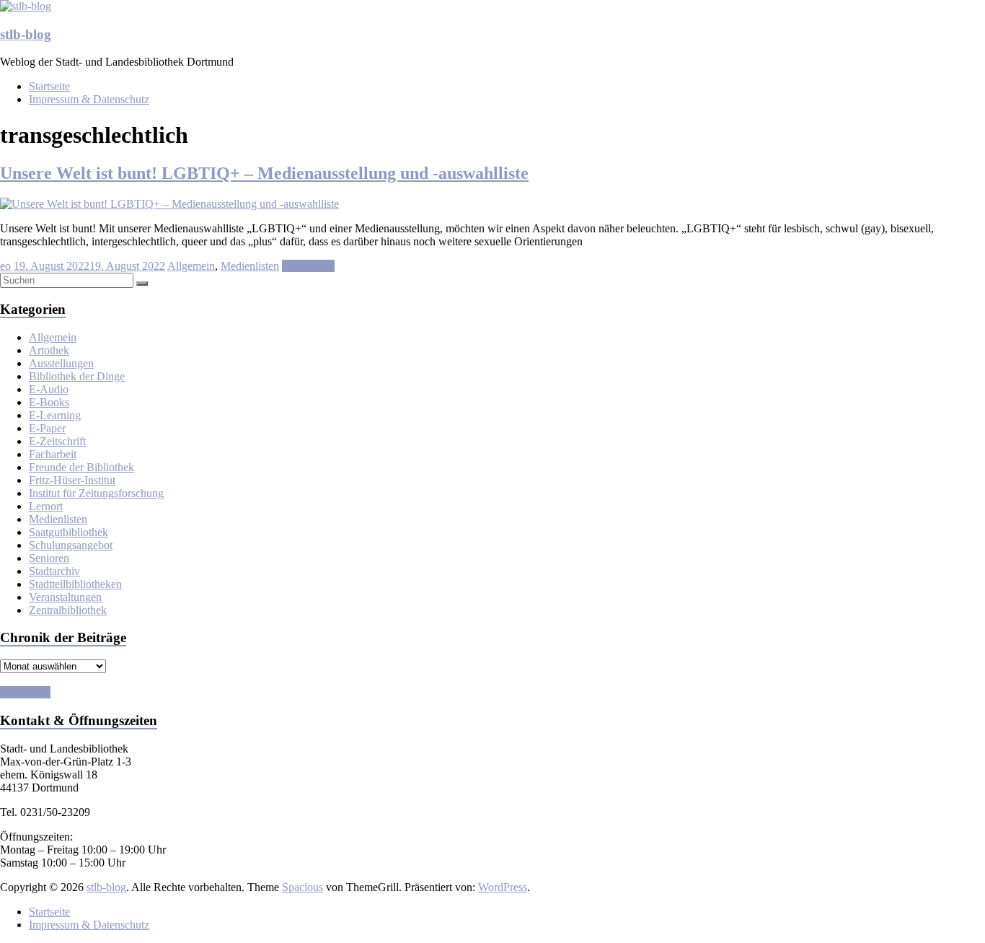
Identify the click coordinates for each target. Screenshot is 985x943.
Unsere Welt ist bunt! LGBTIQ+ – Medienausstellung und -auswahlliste (264, 173)
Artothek (49, 350)
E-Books (49, 402)
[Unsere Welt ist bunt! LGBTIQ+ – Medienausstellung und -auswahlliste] (169, 204)
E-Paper (47, 428)
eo (5, 266)
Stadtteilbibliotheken (75, 584)
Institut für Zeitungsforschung (96, 493)
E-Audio (49, 389)
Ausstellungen (61, 363)
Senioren (49, 558)
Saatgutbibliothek (68, 532)
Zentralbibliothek (68, 610)
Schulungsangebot (70, 545)
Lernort (46, 506)
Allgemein (191, 266)
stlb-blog (25, 34)
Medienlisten (250, 266)
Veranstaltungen (65, 597)
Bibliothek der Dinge (77, 376)
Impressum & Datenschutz (89, 99)
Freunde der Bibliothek (81, 467)
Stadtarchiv (54, 571)
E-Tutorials (25, 692)
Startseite (49, 86)
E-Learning (55, 415)
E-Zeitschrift (57, 441)
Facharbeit (52, 454)
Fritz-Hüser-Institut (72, 480)
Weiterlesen (308, 266)
